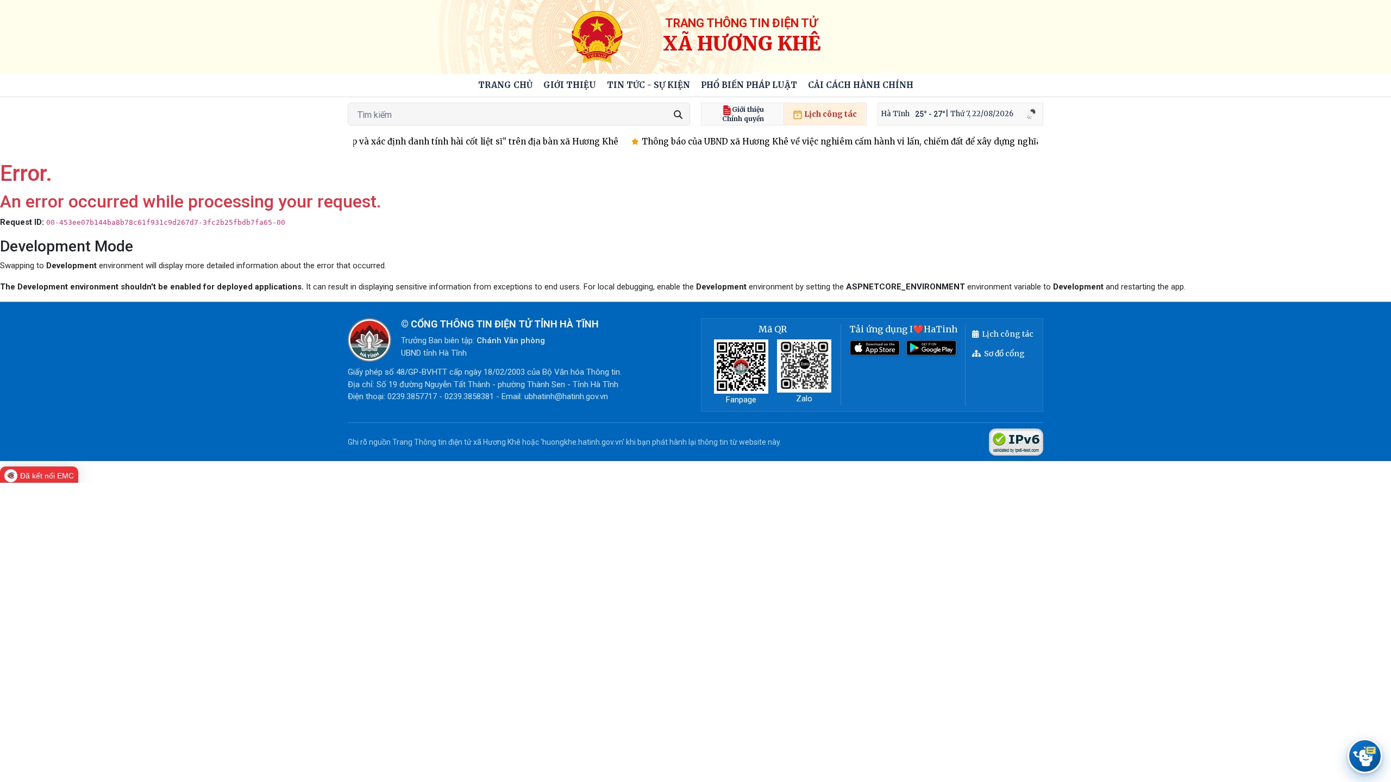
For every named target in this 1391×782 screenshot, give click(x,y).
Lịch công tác (830, 114)
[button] (569, 85)
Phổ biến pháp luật (749, 85)
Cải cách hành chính (860, 85)
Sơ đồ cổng (1004, 353)
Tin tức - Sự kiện (648, 85)
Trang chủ (505, 85)
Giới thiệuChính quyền (743, 114)
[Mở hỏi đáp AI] (1365, 756)
